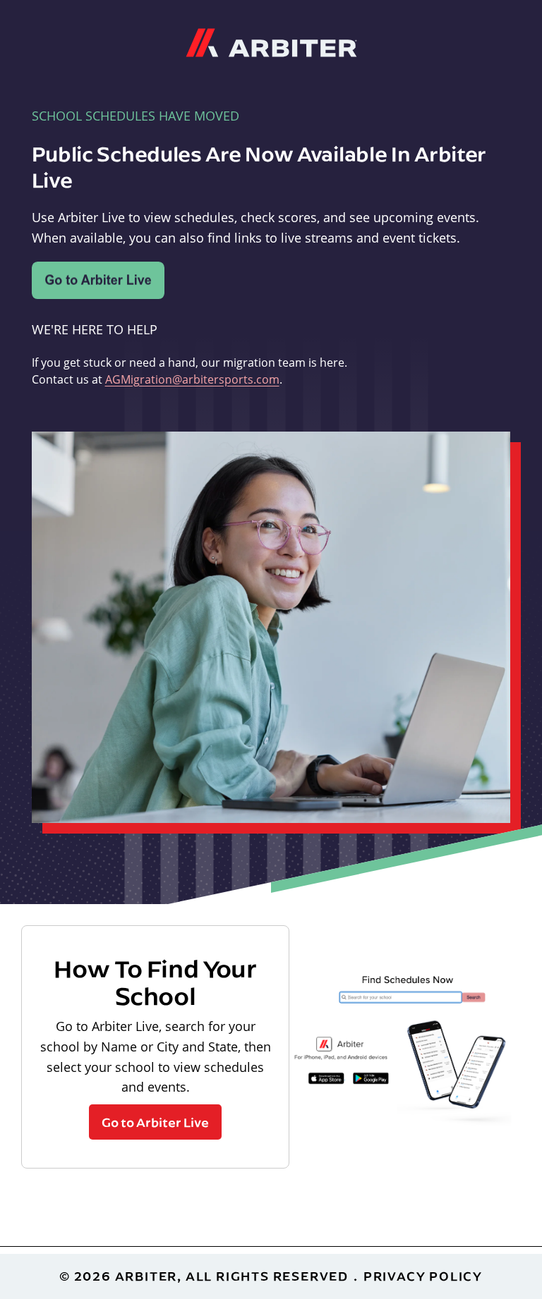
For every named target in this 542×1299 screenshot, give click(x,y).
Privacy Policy (423, 1276)
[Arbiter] (271, 40)
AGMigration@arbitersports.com (192, 379)
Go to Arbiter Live (155, 1122)
